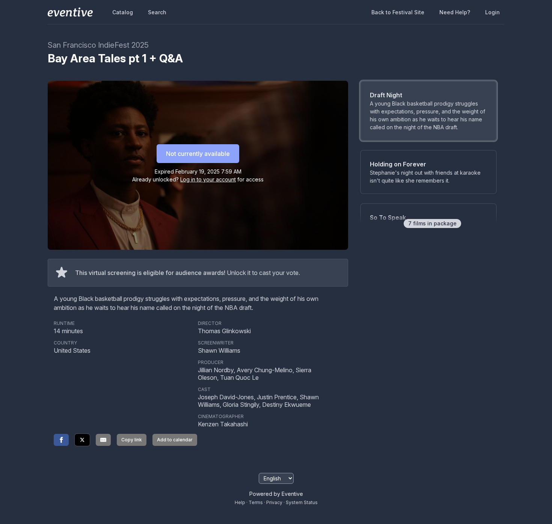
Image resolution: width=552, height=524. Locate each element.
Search (157, 12)
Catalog (122, 12)
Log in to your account (208, 179)
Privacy (274, 502)
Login (492, 12)
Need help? (454, 12)
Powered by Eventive (276, 494)
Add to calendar (175, 439)
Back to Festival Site (397, 12)
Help (240, 502)
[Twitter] (82, 440)
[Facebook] (61, 440)
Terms (256, 502)
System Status (302, 502)
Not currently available (198, 153)
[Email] (103, 440)
